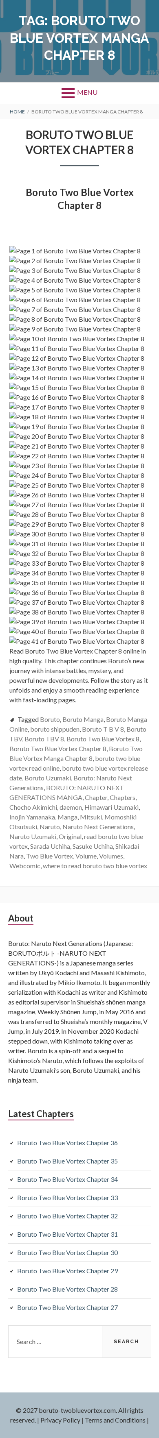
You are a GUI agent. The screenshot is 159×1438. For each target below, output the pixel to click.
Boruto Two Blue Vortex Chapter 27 (67, 1307)
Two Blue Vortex (49, 856)
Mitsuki (91, 817)
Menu (87, 92)
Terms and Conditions (115, 1420)
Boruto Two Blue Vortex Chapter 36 (67, 1142)
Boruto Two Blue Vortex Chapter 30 (67, 1252)
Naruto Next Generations (98, 826)
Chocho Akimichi (33, 807)
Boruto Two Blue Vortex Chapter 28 (67, 1289)
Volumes (111, 856)
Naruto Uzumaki (32, 836)
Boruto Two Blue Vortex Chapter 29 (67, 1271)
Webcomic (24, 865)
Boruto (50, 719)
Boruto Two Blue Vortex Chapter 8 (57, 748)
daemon (71, 807)
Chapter (96, 797)
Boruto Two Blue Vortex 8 (102, 739)
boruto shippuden (55, 729)
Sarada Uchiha (50, 846)
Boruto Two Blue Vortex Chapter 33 (67, 1197)
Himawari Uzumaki (111, 807)
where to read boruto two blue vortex (95, 865)
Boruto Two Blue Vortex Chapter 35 (67, 1161)
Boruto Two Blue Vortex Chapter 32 (67, 1216)
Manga (67, 817)
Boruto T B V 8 (103, 729)
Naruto (50, 826)
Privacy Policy (60, 1420)
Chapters (122, 797)
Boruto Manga (83, 719)
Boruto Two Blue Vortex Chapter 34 (67, 1179)
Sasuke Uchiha (93, 846)
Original (70, 836)
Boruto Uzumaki (47, 778)
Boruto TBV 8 (44, 739)
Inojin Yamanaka (32, 817)
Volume (86, 856)
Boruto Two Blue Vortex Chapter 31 (67, 1234)
